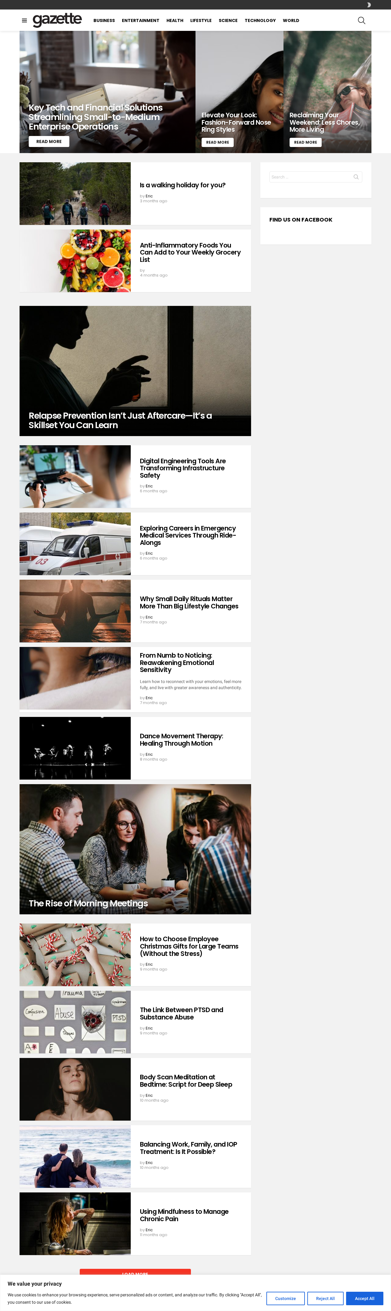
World (291, 20)
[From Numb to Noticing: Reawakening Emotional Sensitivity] (75, 678)
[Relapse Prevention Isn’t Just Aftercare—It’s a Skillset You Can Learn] (135, 371)
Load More (135, 1274)
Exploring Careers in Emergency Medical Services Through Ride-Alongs (188, 535)
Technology (260, 20)
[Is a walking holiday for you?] (75, 193)
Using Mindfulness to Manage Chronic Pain (184, 1215)
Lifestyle (201, 20)
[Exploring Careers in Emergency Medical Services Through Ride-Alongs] (75, 543)
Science (228, 20)
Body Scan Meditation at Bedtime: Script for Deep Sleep (186, 1081)
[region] (195, 1293)
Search (356, 178)
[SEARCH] (361, 20)
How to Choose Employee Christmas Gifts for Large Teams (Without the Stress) (189, 946)
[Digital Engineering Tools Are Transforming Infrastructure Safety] (75, 476)
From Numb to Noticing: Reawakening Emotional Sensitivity (177, 662)
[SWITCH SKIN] (369, 5)
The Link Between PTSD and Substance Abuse (181, 1013)
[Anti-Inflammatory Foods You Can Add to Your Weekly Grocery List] (75, 261)
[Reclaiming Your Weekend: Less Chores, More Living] (327, 92)
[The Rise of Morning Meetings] (135, 849)
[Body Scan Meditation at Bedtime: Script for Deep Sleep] (75, 1089)
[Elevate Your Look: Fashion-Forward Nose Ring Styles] (239, 92)
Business (104, 20)
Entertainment (140, 20)
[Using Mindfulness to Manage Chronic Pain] (75, 1223)
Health (174, 20)
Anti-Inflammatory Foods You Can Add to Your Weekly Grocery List (190, 252)
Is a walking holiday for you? (183, 185)
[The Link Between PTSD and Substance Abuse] (75, 1022)
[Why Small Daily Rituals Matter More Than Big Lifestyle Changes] (75, 611)
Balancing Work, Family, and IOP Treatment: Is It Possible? (188, 1148)
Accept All (365, 1298)
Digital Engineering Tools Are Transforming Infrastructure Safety (183, 468)
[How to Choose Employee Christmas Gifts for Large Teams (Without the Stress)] (75, 955)
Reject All (325, 1298)
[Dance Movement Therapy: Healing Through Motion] (75, 748)
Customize (285, 1298)
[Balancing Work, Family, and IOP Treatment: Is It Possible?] (75, 1156)
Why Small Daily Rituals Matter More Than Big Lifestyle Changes (189, 602)
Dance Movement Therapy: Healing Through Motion (181, 740)
